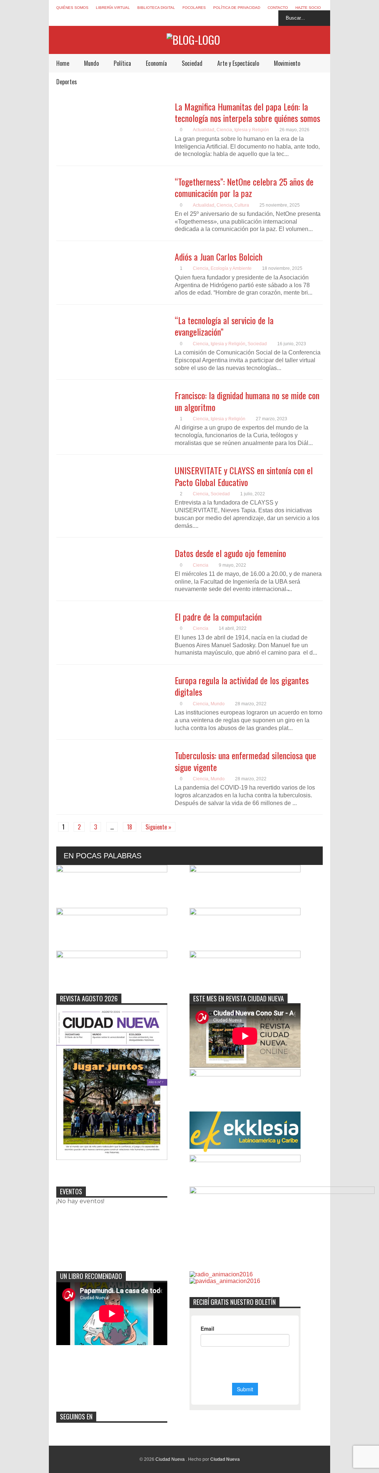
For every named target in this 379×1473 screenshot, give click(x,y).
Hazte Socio (308, 8)
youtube (270, 18)
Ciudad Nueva (170, 1459)
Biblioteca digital (156, 8)
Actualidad (203, 129)
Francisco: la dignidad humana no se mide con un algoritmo (247, 400)
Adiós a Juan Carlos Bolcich (218, 256)
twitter (243, 18)
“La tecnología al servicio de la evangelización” (224, 325)
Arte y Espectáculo (238, 63)
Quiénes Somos (72, 8)
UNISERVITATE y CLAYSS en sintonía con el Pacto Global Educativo (244, 476)
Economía (156, 63)
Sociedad (192, 63)
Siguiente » (158, 826)
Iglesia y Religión (251, 129)
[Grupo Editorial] (193, 39)
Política (122, 63)
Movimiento (287, 63)
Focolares (194, 8)
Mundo (91, 63)
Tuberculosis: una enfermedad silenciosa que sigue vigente (245, 761)
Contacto (278, 8)
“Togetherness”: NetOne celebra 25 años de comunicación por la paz (244, 187)
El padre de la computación (218, 616)
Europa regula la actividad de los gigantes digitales (242, 685)
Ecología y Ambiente (231, 268)
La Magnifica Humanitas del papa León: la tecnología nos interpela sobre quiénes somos (247, 112)
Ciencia (224, 129)
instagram (257, 18)
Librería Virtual (113, 8)
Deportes (66, 81)
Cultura (241, 205)
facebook (229, 18)
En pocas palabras (102, 856)
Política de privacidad (236, 8)
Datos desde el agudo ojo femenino (230, 553)
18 (129, 826)
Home (62, 63)
